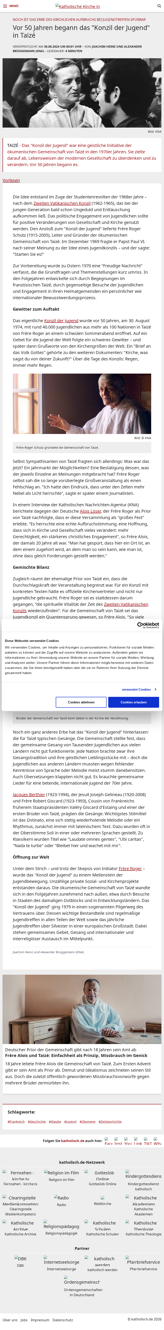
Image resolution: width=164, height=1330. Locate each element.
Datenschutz (63, 1320)
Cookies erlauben (134, 702)
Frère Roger (130, 868)
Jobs (24, 1320)
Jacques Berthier (29, 794)
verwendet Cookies (136, 689)
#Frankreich (16, 1121)
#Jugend (70, 1121)
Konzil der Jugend (61, 320)
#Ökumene (87, 1121)
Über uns (10, 1320)
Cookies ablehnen (81, 702)
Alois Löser (90, 511)
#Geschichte (37, 1121)
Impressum (40, 1320)
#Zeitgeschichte (110, 1121)
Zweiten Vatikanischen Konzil (62, 203)
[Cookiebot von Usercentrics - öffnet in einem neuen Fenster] (140, 625)
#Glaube (55, 1121)
